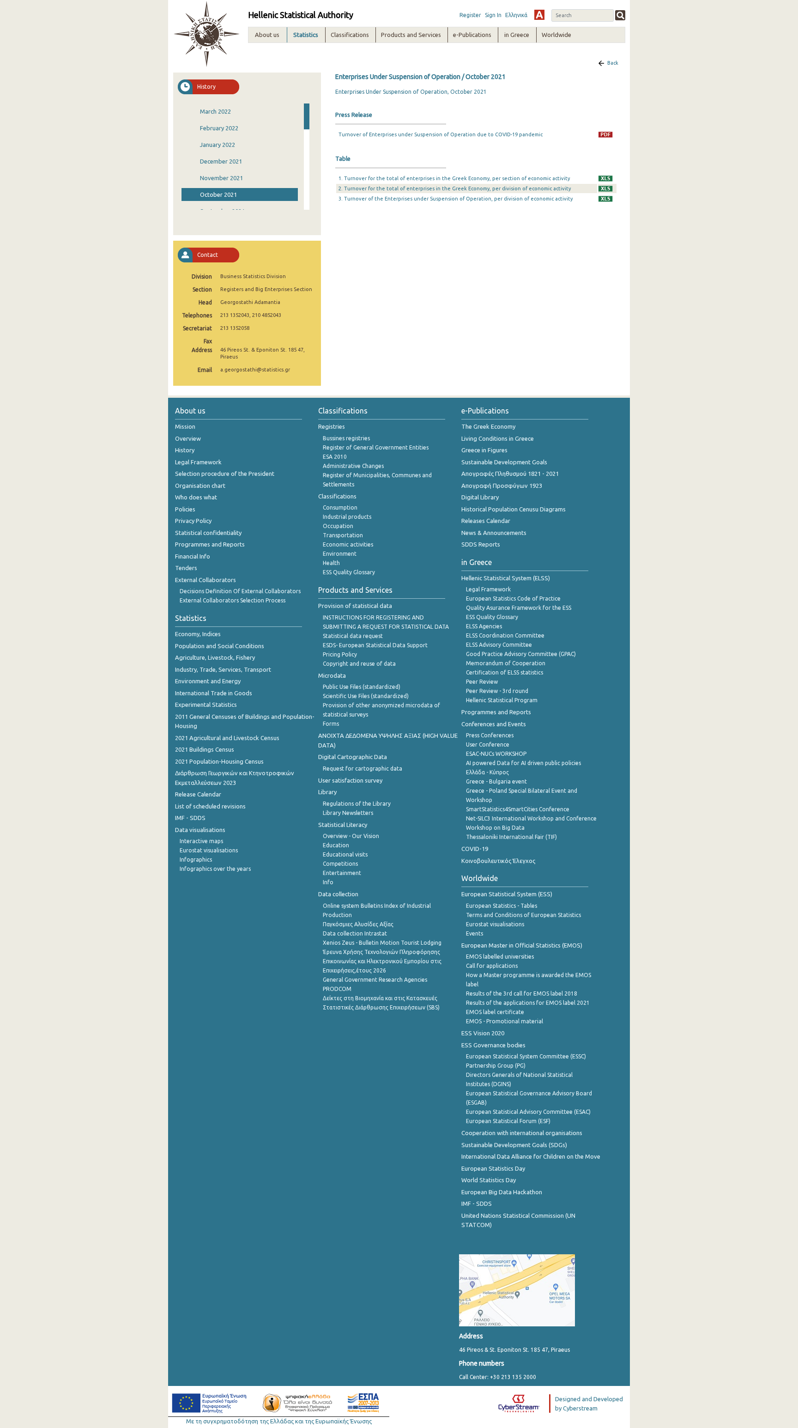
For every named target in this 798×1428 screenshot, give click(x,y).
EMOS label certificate (495, 1012)
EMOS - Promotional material (504, 1021)
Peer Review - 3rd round (497, 691)
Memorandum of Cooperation (505, 663)
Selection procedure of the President (224, 473)
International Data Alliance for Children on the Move (530, 1156)
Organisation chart (200, 485)
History (184, 450)
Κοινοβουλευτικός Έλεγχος (498, 860)
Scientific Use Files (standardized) (366, 696)
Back (612, 63)
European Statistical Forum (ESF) (508, 1121)
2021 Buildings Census (204, 749)
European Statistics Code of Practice (513, 599)
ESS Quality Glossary (349, 572)
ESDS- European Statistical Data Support (375, 645)
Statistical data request (353, 636)
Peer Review (482, 682)
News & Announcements (493, 532)
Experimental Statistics (206, 704)
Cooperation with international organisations (521, 1133)
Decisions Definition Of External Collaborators (240, 591)
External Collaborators (205, 580)
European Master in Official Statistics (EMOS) (521, 945)
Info (328, 882)
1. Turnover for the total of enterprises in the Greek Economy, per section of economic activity (454, 178)
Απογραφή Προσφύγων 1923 (501, 485)
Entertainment (342, 873)
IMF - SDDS (190, 817)
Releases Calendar (485, 520)
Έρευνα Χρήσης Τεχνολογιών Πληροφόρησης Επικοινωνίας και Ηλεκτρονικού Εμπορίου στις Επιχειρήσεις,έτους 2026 (382, 961)
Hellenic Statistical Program (502, 700)
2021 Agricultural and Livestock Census (227, 738)
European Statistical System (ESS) (506, 894)
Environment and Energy (208, 681)
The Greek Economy (488, 426)
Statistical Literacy (342, 824)
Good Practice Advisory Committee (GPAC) (521, 654)
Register (470, 15)
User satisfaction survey (350, 780)
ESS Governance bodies (493, 1045)
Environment (340, 554)
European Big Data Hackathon (501, 1192)
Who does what (196, 497)
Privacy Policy (193, 520)
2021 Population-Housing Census (219, 761)
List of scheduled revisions (210, 806)
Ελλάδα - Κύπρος (487, 772)
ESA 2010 (335, 457)
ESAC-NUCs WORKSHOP (496, 754)
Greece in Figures (484, 450)
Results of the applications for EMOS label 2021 (528, 1003)
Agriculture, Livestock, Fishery (215, 657)
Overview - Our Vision (351, 836)
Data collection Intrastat (355, 933)
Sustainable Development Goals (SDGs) (514, 1145)
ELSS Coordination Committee (505, 635)
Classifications (337, 496)
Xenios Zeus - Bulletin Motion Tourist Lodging (382, 943)
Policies (185, 509)
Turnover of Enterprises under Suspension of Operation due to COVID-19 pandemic (441, 134)
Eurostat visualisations (209, 850)
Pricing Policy (340, 654)
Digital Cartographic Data (352, 756)
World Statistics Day (488, 1180)
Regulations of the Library (357, 804)
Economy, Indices (198, 634)
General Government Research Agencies (375, 980)
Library (327, 792)
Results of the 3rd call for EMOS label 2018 (521, 993)
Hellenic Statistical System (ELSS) (505, 578)
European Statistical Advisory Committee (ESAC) (528, 1112)
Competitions (340, 864)
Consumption (340, 507)
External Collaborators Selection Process (232, 600)
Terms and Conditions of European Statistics (523, 915)
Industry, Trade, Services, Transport (223, 669)
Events (474, 933)
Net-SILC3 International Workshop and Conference (531, 818)
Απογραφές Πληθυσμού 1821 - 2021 (510, 473)
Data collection (338, 894)
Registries (331, 426)
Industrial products (347, 517)
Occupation (338, 526)
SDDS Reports (480, 544)
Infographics (196, 860)
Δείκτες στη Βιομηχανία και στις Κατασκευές (380, 998)
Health (331, 563)
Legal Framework (198, 462)
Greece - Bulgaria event (496, 781)
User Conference (487, 744)
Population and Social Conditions (219, 646)
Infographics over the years (215, 869)
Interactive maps (201, 841)
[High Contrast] (539, 15)
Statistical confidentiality (208, 532)
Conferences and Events (493, 724)
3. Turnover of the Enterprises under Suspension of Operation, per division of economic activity (456, 198)
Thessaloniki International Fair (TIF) (511, 837)
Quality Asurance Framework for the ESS (518, 608)
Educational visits (345, 854)
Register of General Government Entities (376, 447)
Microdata (332, 675)
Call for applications (492, 966)
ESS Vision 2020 (482, 1033)
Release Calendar (198, 794)
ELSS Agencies (484, 626)
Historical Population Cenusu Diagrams (513, 509)
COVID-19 (474, 848)
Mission (185, 426)
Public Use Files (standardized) (361, 687)
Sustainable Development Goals (504, 462)
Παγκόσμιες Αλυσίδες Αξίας (358, 924)
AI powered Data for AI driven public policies (523, 763)
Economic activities (348, 544)
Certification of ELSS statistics (504, 672)
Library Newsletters (348, 813)
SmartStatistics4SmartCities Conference (517, 809)
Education (336, 845)
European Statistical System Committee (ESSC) (526, 1056)
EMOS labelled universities (500, 957)
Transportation (343, 535)
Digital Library (480, 497)
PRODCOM (337, 989)
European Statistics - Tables (501, 906)
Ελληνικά (516, 15)
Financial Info (192, 556)
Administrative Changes (353, 466)
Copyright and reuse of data (359, 664)
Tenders (186, 568)
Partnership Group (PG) (496, 1066)
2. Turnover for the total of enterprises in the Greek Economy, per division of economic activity (455, 188)
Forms (331, 724)
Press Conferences (490, 735)
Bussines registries (346, 438)
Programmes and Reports (210, 544)
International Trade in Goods (213, 693)
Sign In (493, 15)
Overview (188, 438)
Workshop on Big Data (495, 828)
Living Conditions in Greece (497, 438)
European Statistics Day (493, 1168)
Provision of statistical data (355, 605)
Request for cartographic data (362, 769)
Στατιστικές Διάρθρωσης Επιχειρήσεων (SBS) (381, 1007)
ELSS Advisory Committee (499, 645)
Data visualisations (200, 829)
